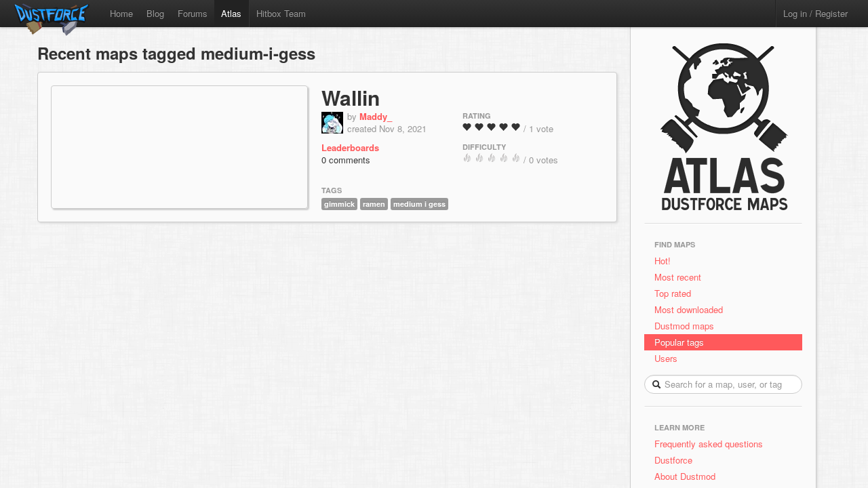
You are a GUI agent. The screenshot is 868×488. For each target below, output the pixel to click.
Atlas (231, 13)
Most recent (677, 276)
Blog (155, 13)
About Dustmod (684, 476)
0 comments (345, 159)
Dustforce (673, 459)
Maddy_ (375, 116)
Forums (193, 13)
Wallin (350, 97)
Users (665, 358)
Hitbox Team (281, 13)
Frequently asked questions (708, 443)
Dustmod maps (684, 325)
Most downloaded (688, 309)
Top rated (672, 293)
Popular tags (679, 342)
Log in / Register (815, 13)
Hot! (662, 260)
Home (121, 13)
